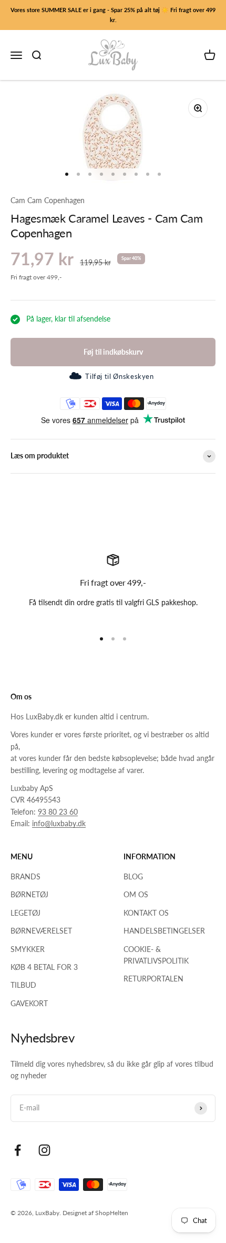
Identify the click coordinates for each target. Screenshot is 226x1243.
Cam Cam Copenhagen (48, 200)
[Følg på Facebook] (18, 1150)
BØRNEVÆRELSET (41, 930)
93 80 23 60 (58, 811)
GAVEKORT (29, 1003)
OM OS (136, 894)
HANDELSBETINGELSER (164, 930)
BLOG (133, 876)
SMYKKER (28, 949)
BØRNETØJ (29, 894)
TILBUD (23, 984)
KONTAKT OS (146, 912)
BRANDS (25, 876)
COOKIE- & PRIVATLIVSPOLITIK (156, 955)
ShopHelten (111, 1213)
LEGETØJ (25, 912)
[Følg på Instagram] (44, 1150)
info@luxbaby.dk (59, 823)
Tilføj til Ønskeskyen (119, 376)
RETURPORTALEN (153, 978)
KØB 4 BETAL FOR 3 (44, 967)
